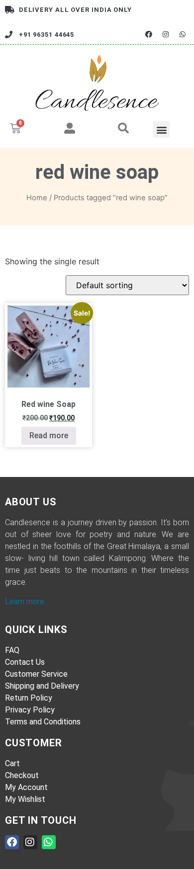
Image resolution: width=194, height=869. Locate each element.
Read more (48, 435)
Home (36, 197)
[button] (161, 129)
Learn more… (27, 601)
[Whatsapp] (183, 34)
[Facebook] (148, 34)
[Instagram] (166, 34)
